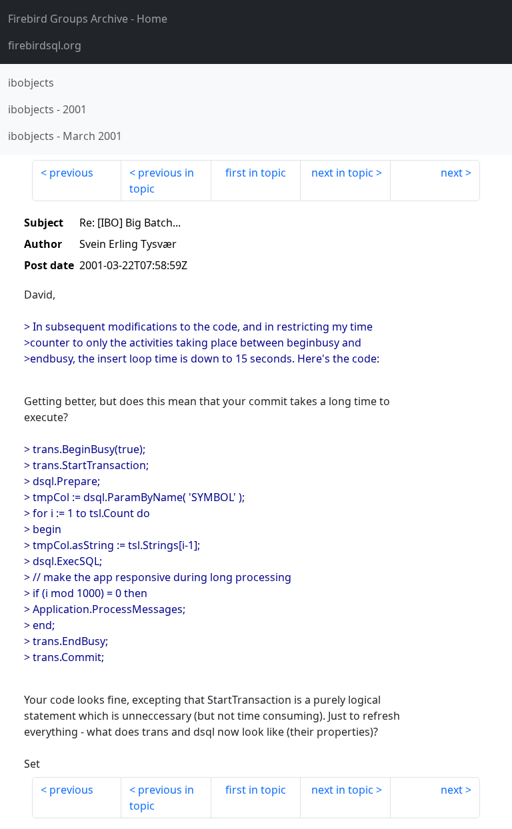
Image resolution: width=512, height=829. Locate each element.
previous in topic (161, 180)
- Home (87, 18)
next (452, 172)
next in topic (342, 172)
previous (71, 172)
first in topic (255, 172)
